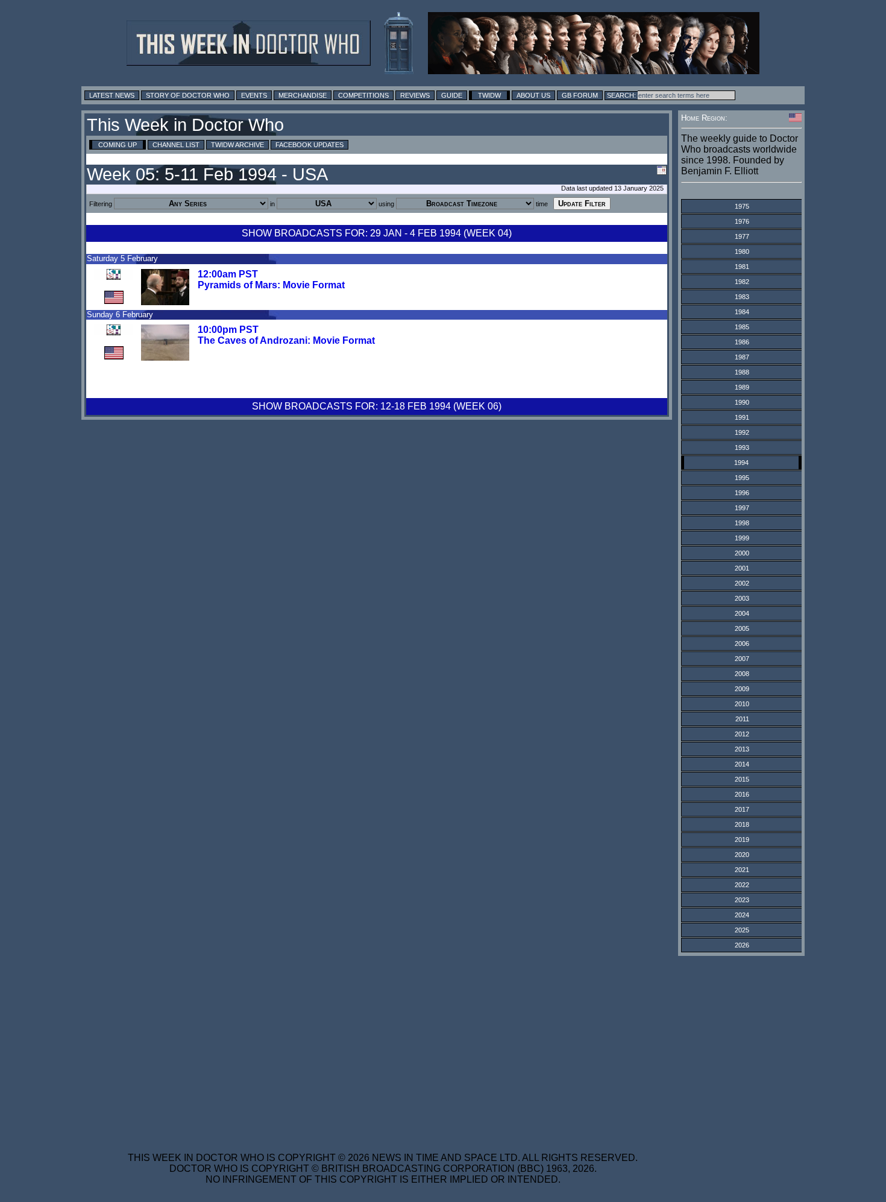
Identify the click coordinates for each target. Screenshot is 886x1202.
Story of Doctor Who (188, 95)
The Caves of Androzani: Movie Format (286, 340)
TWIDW (489, 95)
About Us (533, 95)
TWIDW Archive (237, 144)
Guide (451, 95)
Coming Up (117, 144)
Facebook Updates (309, 144)
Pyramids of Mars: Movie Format (271, 285)
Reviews (415, 95)
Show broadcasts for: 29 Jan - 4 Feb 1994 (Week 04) (377, 233)
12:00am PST (228, 274)
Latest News (111, 95)
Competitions (363, 95)
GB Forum (580, 95)
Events (254, 95)
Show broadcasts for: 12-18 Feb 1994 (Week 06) (376, 406)
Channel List (176, 144)
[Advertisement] (382, 1046)
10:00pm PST (228, 329)
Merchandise (302, 95)
